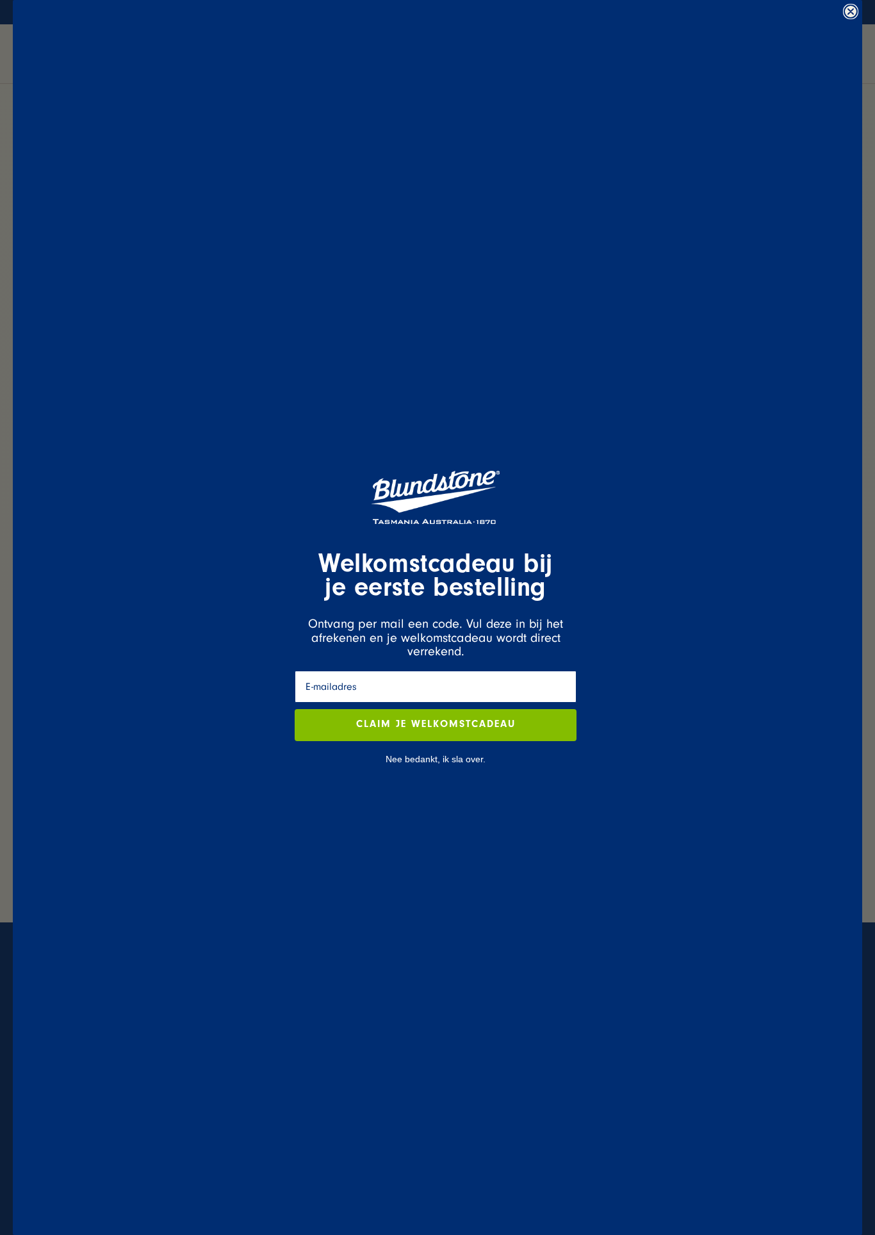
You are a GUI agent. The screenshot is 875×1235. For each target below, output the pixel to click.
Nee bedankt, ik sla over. (436, 759)
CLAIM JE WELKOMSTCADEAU (436, 725)
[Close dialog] (850, 11)
